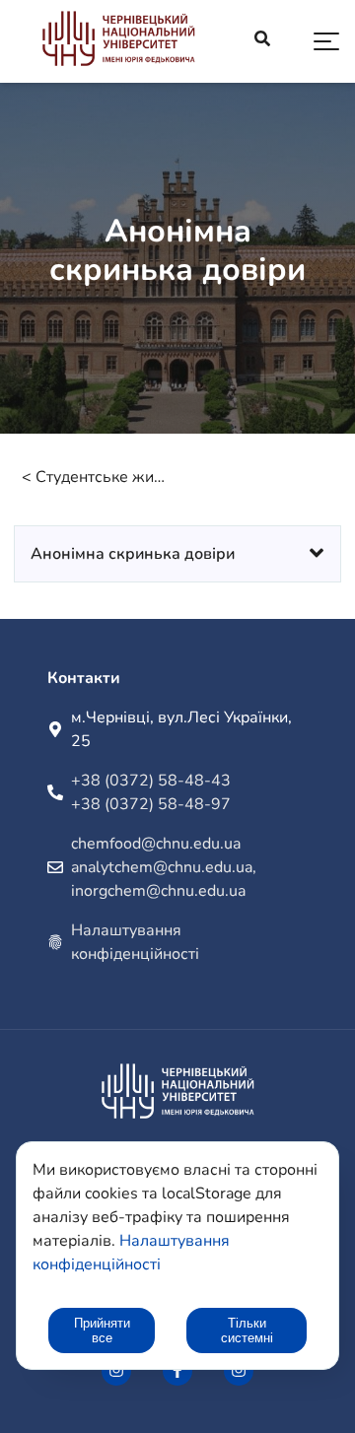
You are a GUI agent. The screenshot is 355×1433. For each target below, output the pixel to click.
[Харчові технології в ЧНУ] (116, 1371)
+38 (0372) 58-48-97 (151, 804)
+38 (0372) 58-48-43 (151, 780)
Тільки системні (247, 1330)
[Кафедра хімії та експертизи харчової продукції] (118, 42)
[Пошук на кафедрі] (262, 41)
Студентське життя (103, 477)
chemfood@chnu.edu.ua (156, 843)
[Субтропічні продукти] (238, 1371)
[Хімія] (177, 1371)
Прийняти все (102, 1330)
